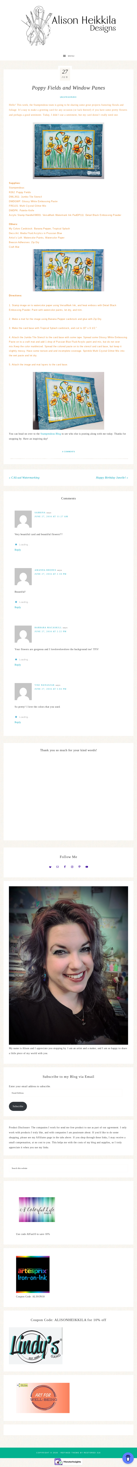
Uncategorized (68, 97)
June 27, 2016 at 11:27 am (51, 516)
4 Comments (68, 452)
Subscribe (18, 1106)
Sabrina (40, 512)
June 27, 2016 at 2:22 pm (51, 631)
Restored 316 (92, 1453)
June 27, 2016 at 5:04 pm (51, 689)
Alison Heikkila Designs (68, 26)
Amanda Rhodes (45, 570)
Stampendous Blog (50, 433)
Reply (18, 550)
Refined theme (70, 1453)
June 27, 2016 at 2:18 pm (51, 574)
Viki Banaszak (45, 685)
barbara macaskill (48, 627)
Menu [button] (71, 56)
